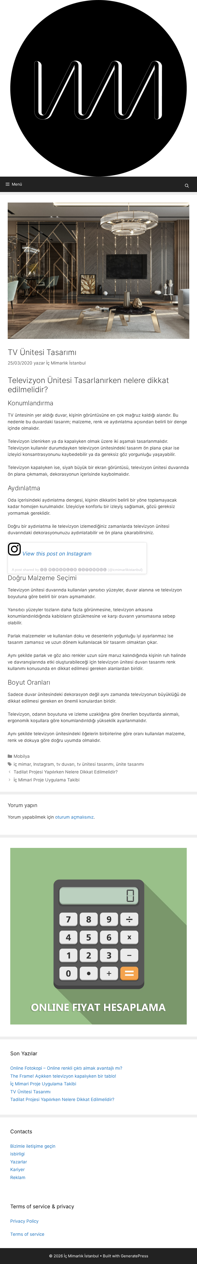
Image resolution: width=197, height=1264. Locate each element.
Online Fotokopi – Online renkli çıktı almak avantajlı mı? (66, 1068)
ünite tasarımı (130, 764)
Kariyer (17, 1169)
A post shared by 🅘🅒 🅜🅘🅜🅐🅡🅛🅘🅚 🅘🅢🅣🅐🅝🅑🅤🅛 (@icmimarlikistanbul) (77, 570)
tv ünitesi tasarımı (95, 764)
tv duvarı (65, 764)
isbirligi (17, 1153)
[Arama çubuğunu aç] (187, 186)
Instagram (43, 764)
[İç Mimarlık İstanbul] (98, 88)
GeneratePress (134, 1255)
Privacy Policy (24, 1221)
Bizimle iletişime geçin (32, 1146)
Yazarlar (18, 1161)
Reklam (17, 1177)
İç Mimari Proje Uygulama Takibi (47, 779)
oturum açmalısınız (74, 817)
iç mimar (22, 764)
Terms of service (27, 1234)
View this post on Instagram (56, 553)
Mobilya (22, 756)
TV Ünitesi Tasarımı (30, 1091)
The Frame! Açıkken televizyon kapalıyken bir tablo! (63, 1076)
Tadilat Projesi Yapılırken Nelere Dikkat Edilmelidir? (66, 771)
